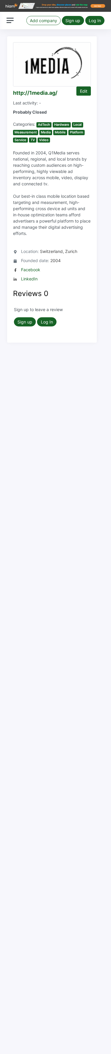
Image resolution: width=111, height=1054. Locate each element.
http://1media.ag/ (35, 93)
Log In (95, 20)
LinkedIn (29, 278)
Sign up (72, 20)
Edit (83, 91)
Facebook (30, 269)
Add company (43, 20)
